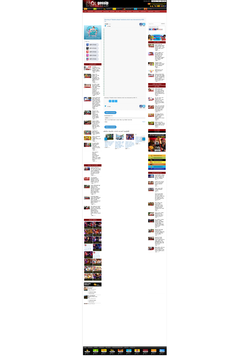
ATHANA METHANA (98, 11)
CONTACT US (157, 11)
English (153, 1)
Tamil (158, 1)
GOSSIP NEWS (90, 11)
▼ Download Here (92, 292)
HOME (85, 11)
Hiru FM (98, 8)
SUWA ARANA (106, 11)
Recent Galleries (93, 219)
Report (143, 121)
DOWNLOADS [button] (143, 11)
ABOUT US (126, 347)
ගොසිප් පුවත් (92, 64)
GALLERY (117, 11)
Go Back (109, 26)
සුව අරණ (157, 86)
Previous (105, 139)
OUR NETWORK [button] (136, 11)
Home (85, 347)
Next (143, 139)
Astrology (123, 11)
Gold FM (108, 8)
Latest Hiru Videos (157, 84)
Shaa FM (139, 8)
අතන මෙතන (157, 42)
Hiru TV (89, 8)
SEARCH (163, 23)
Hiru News (164, 1)
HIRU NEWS (112, 11)
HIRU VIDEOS (129, 11)
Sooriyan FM (128, 8)
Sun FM (117, 8)
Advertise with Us (147, 1)
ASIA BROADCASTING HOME (117, 347)
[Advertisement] (157, 273)
